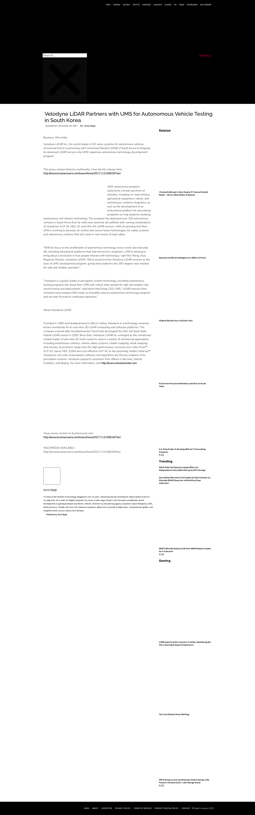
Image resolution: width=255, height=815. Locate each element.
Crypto (136, 5)
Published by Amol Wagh (56, 515)
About (95, 808)
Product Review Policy (166, 808)
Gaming (116, 5)
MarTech (146, 5)
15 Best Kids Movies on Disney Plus (176, 320)
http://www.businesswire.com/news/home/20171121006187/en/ (82, 173)
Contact (186, 808)
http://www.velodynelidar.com (119, 363)
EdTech (126, 5)
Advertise (106, 808)
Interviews (192, 5)
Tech (108, 5)
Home (86, 808)
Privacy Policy (123, 808)
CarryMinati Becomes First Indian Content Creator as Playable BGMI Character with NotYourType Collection (184, 480)
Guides (168, 5)
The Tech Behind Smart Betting (174, 714)
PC (175, 5)
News (181, 5)
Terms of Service (143, 808)
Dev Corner (205, 5)
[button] (64, 30)
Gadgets (158, 5)
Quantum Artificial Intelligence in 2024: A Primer (182, 258)
